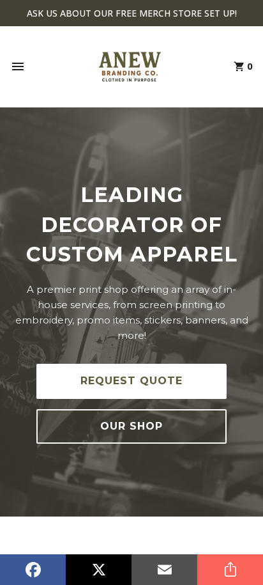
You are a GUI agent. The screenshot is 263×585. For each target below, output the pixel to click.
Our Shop (131, 426)
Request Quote (131, 381)
